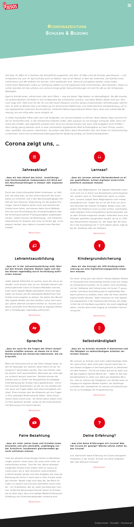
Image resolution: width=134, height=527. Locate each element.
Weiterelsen (99, 395)
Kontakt (114, 523)
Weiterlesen (34, 233)
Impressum (127, 523)
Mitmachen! (99, 467)
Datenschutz (101, 523)
